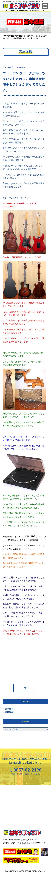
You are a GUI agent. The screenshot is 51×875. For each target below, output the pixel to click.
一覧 (24, 688)
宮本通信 (8, 709)
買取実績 (8, 712)
